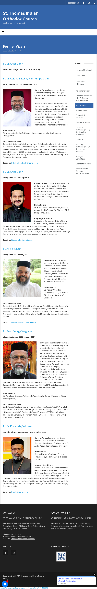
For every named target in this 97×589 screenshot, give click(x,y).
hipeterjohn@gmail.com (21, 240)
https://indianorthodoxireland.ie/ (23, 539)
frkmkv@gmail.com (19, 492)
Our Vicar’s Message (81, 82)
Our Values (81, 75)
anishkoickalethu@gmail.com (24, 322)
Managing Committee (80, 157)
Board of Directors (83, 164)
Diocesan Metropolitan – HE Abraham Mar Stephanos (83, 131)
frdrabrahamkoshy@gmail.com (25, 163)
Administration (81, 110)
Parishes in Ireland (83, 122)
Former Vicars (81, 105)
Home (5, 51)
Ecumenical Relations (80, 116)
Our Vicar (79, 139)
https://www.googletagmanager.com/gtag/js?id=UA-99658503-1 (24, 588)
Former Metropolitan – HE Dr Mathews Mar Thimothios (84, 98)
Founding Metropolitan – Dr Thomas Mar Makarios (83, 148)
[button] (61, 557)
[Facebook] (83, 2)
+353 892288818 (73, 3)
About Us (11, 51)
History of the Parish (84, 70)
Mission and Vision (83, 91)
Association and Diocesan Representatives (82, 171)
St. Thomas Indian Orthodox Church (21, 16)
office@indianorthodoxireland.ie (21, 536)
